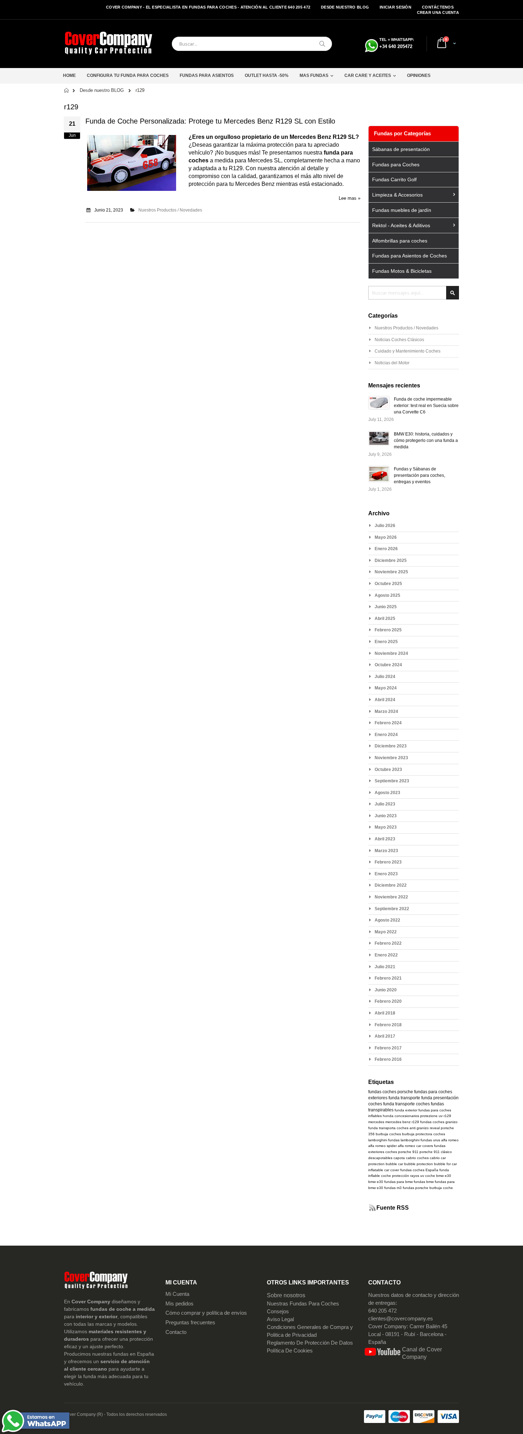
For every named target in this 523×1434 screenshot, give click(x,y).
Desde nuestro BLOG (345, 7)
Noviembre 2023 (391, 757)
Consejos (278, 1311)
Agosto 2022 (387, 920)
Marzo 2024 (386, 711)
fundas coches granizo (439, 1122)
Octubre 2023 (388, 769)
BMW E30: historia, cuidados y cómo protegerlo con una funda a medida (426, 440)
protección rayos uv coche (413, 1176)
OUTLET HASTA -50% (267, 75)
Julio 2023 (385, 804)
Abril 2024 (385, 699)
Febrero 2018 (388, 1024)
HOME (69, 75)
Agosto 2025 (387, 595)
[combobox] (252, 44)
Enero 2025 (386, 641)
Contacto (175, 1332)
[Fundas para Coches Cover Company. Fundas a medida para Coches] (108, 43)
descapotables (380, 1158)
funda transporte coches (406, 1103)
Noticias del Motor (392, 362)
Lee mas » (349, 198)
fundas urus (430, 1140)
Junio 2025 (386, 606)
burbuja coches (388, 1134)
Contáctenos (438, 7)
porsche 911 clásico (435, 1152)
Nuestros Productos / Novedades (170, 210)
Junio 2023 (386, 815)
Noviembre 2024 (391, 653)
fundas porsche (415, 1188)
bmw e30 (443, 1176)
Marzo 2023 (386, 850)
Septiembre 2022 (392, 908)
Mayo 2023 (386, 827)
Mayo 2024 (386, 687)
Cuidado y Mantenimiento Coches (407, 351)
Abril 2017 (385, 1036)
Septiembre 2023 (392, 780)
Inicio (66, 90)
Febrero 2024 (388, 722)
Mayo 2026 (386, 537)
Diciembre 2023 (391, 746)
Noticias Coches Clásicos (399, 339)
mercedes (376, 1122)
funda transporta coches (388, 1128)
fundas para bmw (398, 1182)
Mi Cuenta (177, 1294)
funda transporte (404, 1097)
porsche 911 (408, 1152)
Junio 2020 (386, 989)
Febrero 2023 (388, 862)
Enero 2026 (386, 548)
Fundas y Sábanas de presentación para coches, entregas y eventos (419, 475)
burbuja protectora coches (423, 1134)
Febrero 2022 (388, 943)
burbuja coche (441, 1188)
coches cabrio (428, 1158)
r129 (447, 1116)
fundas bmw (424, 1182)
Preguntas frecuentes (190, 1322)
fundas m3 (393, 1188)
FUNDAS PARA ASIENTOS (207, 75)
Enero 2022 (386, 955)
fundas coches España (419, 1170)
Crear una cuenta (438, 12)
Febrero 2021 (388, 978)
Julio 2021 (385, 966)
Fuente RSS (392, 1208)
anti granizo (419, 1128)
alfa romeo (450, 1140)
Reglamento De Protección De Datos (310, 1343)
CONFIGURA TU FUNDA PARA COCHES (128, 75)
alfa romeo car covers (415, 1146)
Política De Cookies (290, 1351)
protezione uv (431, 1116)
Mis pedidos (179, 1304)
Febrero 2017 (388, 1047)
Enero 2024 (386, 734)
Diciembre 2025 (391, 560)
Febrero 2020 (388, 1001)
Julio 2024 (385, 676)
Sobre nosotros (286, 1295)
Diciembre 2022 (391, 885)
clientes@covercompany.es (400, 1318)
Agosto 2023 (387, 792)
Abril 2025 (385, 618)
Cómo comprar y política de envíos (206, 1313)
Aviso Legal (280, 1319)
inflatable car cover (383, 1170)
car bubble (407, 1164)
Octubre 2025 (388, 583)
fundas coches (382, 1091)
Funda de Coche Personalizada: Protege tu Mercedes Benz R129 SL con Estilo (210, 121)
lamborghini (377, 1140)
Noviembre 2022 (391, 897)
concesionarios (407, 1116)
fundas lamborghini (403, 1140)
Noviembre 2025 (391, 571)
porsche (405, 1091)
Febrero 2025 (388, 629)
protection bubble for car (437, 1164)
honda (388, 1116)
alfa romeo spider (382, 1146)
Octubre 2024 (388, 664)
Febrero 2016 (388, 1059)
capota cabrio (404, 1158)
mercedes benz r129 (402, 1122)
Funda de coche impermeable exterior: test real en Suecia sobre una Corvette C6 (426, 405)
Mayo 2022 (386, 931)
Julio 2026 (385, 525)
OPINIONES (418, 75)
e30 (380, 1182)
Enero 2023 (386, 873)
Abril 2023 (385, 838)
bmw (372, 1182)
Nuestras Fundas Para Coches (303, 1304)
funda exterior (406, 1110)
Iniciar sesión (395, 7)
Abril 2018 (385, 1013)
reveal (435, 1128)
